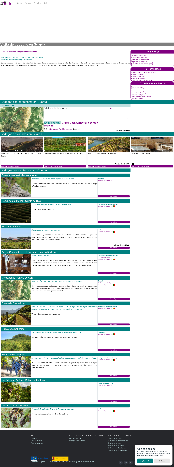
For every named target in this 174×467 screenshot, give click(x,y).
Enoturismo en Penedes (115, 438)
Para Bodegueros (37, 443)
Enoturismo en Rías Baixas (117, 448)
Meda (134, 74)
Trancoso (135, 78)
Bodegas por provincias (77, 441)
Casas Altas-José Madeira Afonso (19, 175)
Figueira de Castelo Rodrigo (140, 72)
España (19, 3)
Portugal (28, 3)
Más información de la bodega (10, 166)
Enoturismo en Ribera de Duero (118, 441)
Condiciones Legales (38, 462)
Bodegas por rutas (75, 438)
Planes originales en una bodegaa (141, 96)
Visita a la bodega (55, 108)
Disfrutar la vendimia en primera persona (143, 93)
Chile (46, 3)
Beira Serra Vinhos (12, 226)
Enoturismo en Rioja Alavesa (117, 450)
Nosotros (34, 438)
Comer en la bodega (137, 95)
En (101, 178)
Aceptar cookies (145, 461)
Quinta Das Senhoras (13, 329)
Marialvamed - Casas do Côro (17, 277)
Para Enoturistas (36, 441)
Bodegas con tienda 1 (139, 55)
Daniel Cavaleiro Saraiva (15, 405)
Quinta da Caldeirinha (13, 303)
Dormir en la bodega (137, 98)
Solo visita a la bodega (137, 91)
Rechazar (162, 461)
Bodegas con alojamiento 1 (141, 59)
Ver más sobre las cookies (153, 455)
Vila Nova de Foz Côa (138, 80)
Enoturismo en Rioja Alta (116, 445)
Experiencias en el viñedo (138, 89)
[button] (3, 118)
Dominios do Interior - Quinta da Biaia (21, 201)
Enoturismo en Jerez (114, 443)
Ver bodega (113, 196)
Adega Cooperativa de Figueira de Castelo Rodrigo (29, 252)
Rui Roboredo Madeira (13, 354)
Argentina (37, 3)
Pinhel (134, 76)
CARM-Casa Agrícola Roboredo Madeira (23, 380)
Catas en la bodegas (137, 87)
